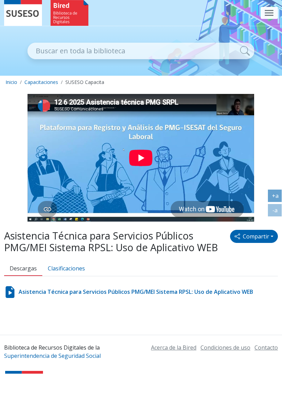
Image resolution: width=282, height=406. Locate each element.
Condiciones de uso (225, 347)
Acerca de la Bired (173, 347)
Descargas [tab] (23, 268)
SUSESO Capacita (84, 82)
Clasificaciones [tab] (66, 268)
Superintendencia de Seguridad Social (52, 356)
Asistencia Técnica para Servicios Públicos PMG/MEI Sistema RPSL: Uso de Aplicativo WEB (136, 292)
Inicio (11, 82)
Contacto (266, 347)
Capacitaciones (41, 82)
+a (277, 197)
